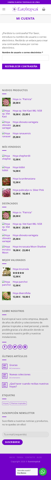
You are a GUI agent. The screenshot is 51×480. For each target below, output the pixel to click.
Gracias (13, 365)
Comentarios (14, 368)
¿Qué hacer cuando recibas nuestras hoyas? (29, 385)
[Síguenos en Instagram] (10, 347)
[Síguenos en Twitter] (15, 347)
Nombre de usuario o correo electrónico (25, 52)
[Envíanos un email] (20, 347)
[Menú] (4, 9)
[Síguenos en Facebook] (4, 347)
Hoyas (5, 403)
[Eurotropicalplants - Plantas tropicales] (25, 9)
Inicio (12, 457)
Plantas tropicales (18, 403)
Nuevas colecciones (19, 374)
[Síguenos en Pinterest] (25, 347)
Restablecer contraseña (21, 66)
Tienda (20, 457)
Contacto (30, 457)
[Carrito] (43, 9)
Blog (39, 457)
